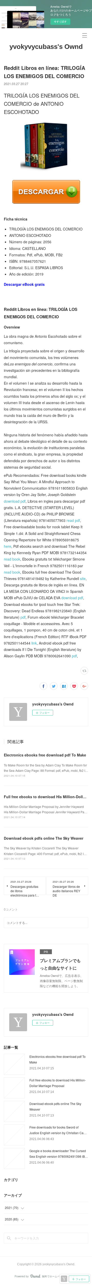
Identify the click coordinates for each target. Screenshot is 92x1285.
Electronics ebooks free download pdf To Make (45, 754)
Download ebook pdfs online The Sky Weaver (43, 838)
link (34, 643)
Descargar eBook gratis (24, 284)
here (7, 546)
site (83, 578)
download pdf (15, 501)
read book (12, 559)
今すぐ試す (60, 21)
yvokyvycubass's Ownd (46, 46)
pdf (23, 617)
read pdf (73, 520)
